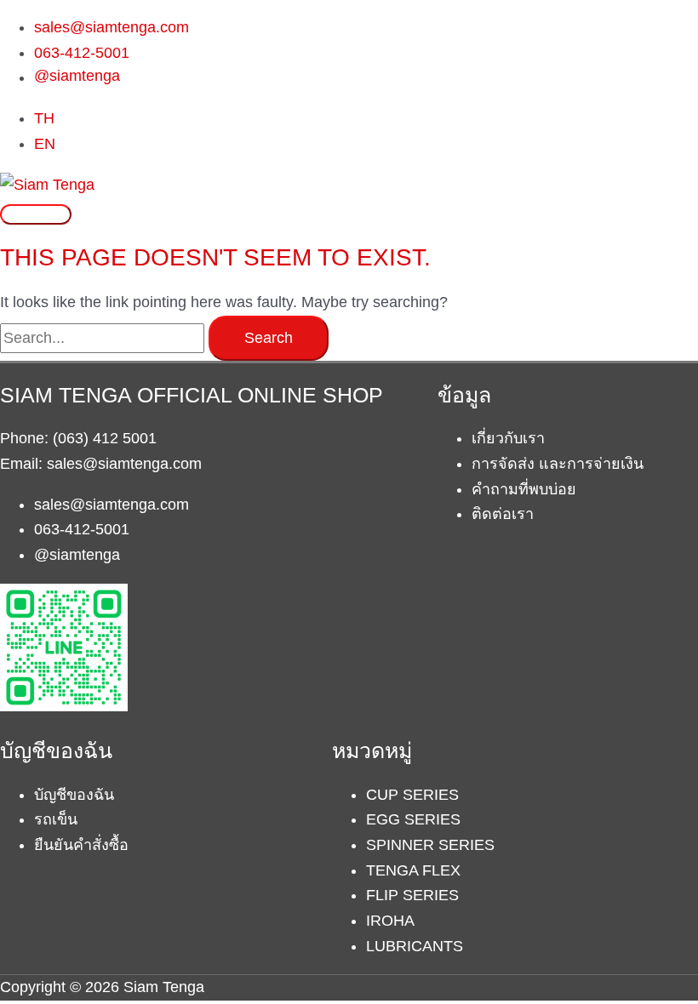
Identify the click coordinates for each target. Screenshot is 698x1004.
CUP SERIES (412, 794)
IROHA (390, 920)
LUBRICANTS (414, 946)
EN (44, 143)
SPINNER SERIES (430, 844)
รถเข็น (55, 819)
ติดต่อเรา (503, 513)
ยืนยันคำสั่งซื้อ (81, 844)
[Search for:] (104, 337)
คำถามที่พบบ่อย (524, 489)
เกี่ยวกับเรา (508, 438)
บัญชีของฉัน (74, 794)
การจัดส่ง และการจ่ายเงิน (558, 463)
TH (44, 118)
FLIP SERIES (412, 895)
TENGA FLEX (413, 870)
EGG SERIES (413, 819)
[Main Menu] (36, 214)
